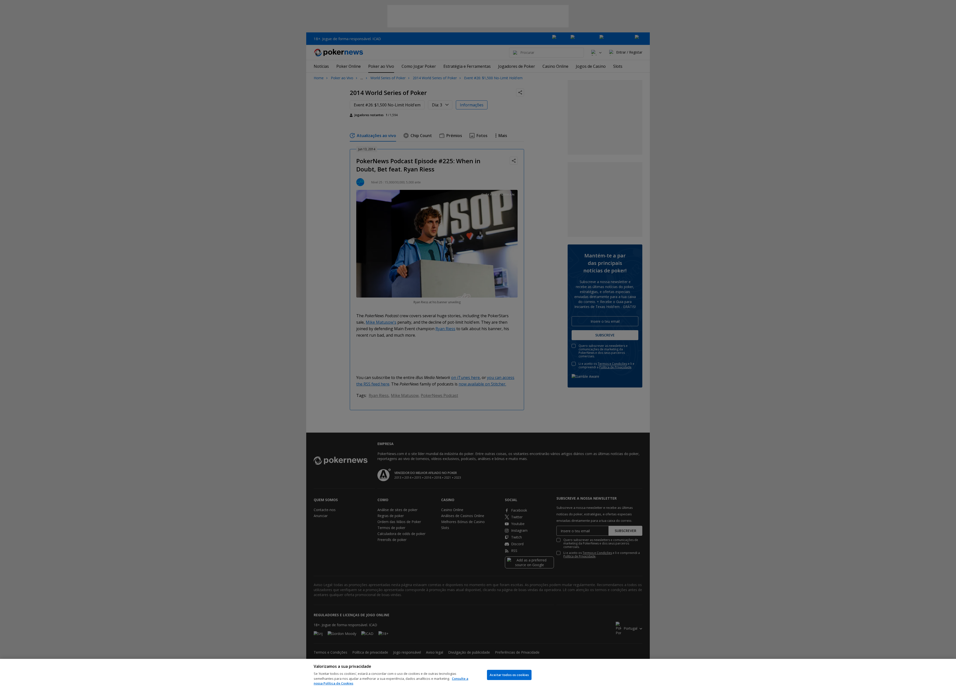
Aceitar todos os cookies (509, 675)
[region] (478, 675)
